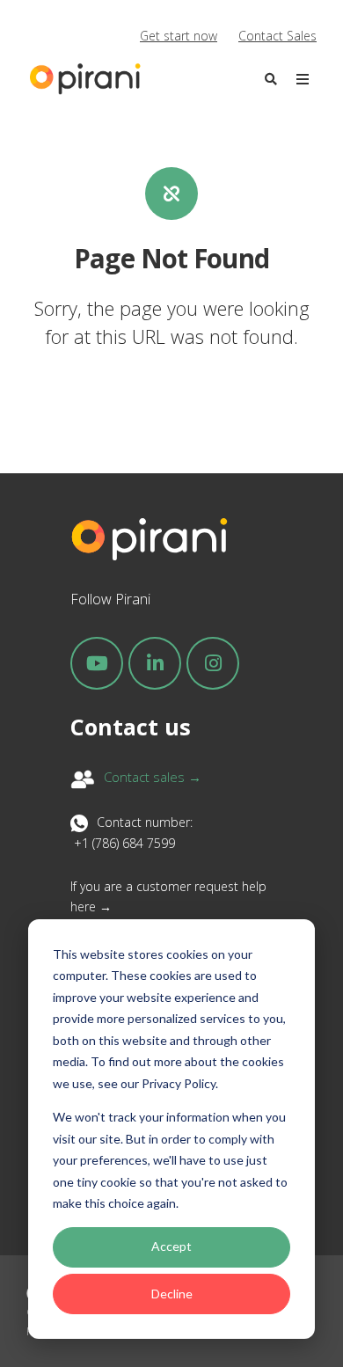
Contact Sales (277, 35)
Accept (171, 1246)
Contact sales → (152, 777)
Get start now (178, 35)
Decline (172, 1293)
